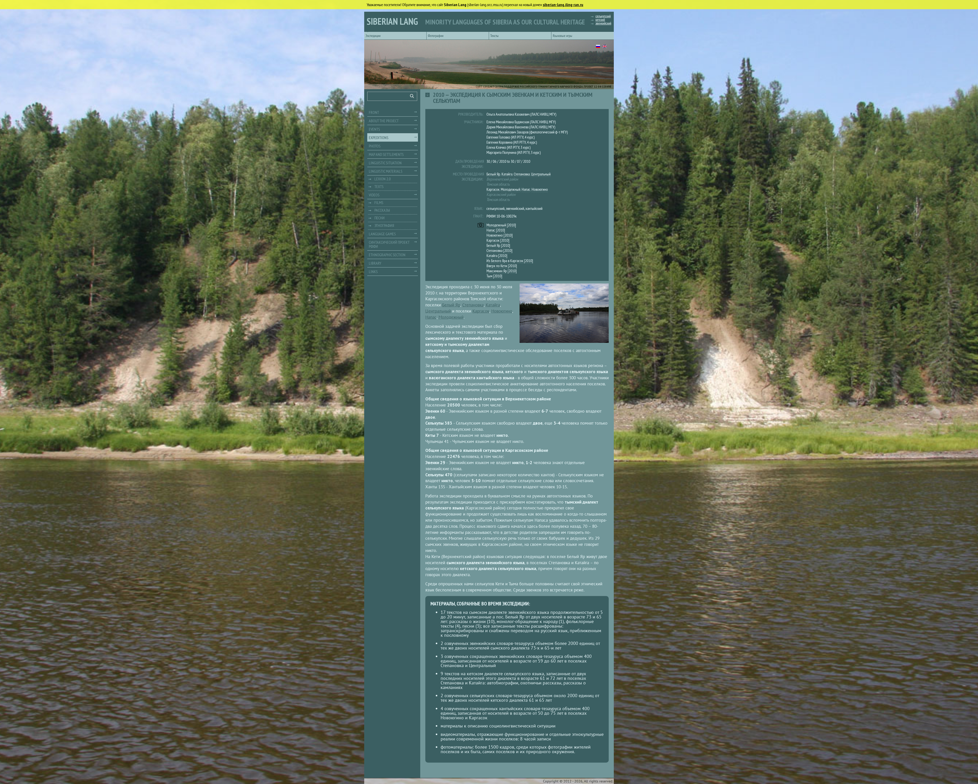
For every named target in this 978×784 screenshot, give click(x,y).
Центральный (541, 174)
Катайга (506, 174)
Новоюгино (540, 189)
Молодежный (510, 189)
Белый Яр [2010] (498, 245)
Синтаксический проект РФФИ (389, 244)
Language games (382, 233)
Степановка (522, 174)
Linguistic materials (385, 171)
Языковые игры (562, 35)
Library (375, 263)
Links (373, 271)
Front (374, 112)
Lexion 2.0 (382, 178)
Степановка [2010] (499, 250)
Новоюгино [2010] (499, 235)
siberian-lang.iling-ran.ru (563, 4)
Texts (379, 186)
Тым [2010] (494, 275)
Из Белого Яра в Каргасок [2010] (509, 260)
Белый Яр (493, 174)
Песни (379, 217)
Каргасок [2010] (497, 240)
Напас (526, 189)
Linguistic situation (385, 162)
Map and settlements (386, 154)
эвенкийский (603, 23)
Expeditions (378, 137)
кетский (600, 19)
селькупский (603, 16)
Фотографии (435, 35)
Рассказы (382, 210)
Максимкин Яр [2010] (501, 270)
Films (378, 202)
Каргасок (492, 189)
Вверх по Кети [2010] (501, 265)
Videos (374, 194)
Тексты (494, 35)
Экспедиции (373, 35)
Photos (375, 145)
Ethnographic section (387, 254)
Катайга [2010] (496, 255)
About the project (384, 120)
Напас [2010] (495, 230)
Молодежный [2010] (501, 224)
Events (374, 129)
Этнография (384, 225)
